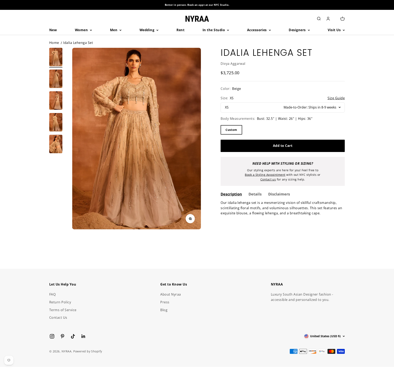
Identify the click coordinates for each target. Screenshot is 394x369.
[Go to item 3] (55, 101)
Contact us (268, 179)
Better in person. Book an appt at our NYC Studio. (197, 5)
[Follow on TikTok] (73, 336)
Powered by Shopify (87, 351)
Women (81, 30)
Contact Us (58, 317)
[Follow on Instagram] (52, 336)
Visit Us (334, 30)
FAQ (52, 294)
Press (164, 302)
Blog (163, 310)
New (53, 30)
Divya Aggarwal (233, 63)
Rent (180, 30)
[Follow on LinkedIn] (83, 336)
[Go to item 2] (55, 79)
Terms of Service (63, 310)
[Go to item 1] (55, 57)
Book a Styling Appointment (265, 175)
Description (231, 193)
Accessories (257, 30)
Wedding (147, 30)
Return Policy (60, 302)
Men (113, 30)
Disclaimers (279, 193)
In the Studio (214, 30)
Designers (297, 30)
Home (54, 42)
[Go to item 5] (55, 144)
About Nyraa (170, 294)
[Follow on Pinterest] (62, 336)
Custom (231, 129)
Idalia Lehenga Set (78, 42)
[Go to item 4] (55, 123)
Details (255, 193)
